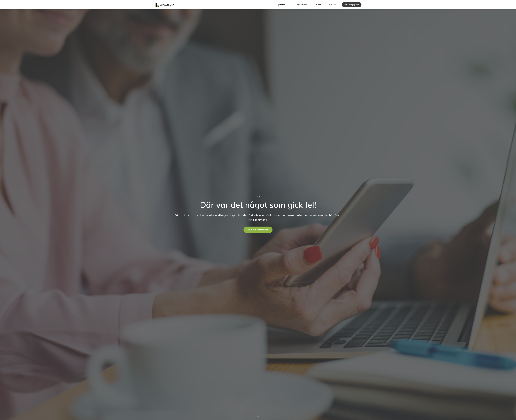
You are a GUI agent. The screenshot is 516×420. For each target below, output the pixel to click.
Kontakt (332, 4)
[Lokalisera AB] (165, 4)
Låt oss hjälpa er (351, 5)
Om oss (318, 4)
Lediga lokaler (301, 4)
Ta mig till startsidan (258, 230)
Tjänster (281, 4)
